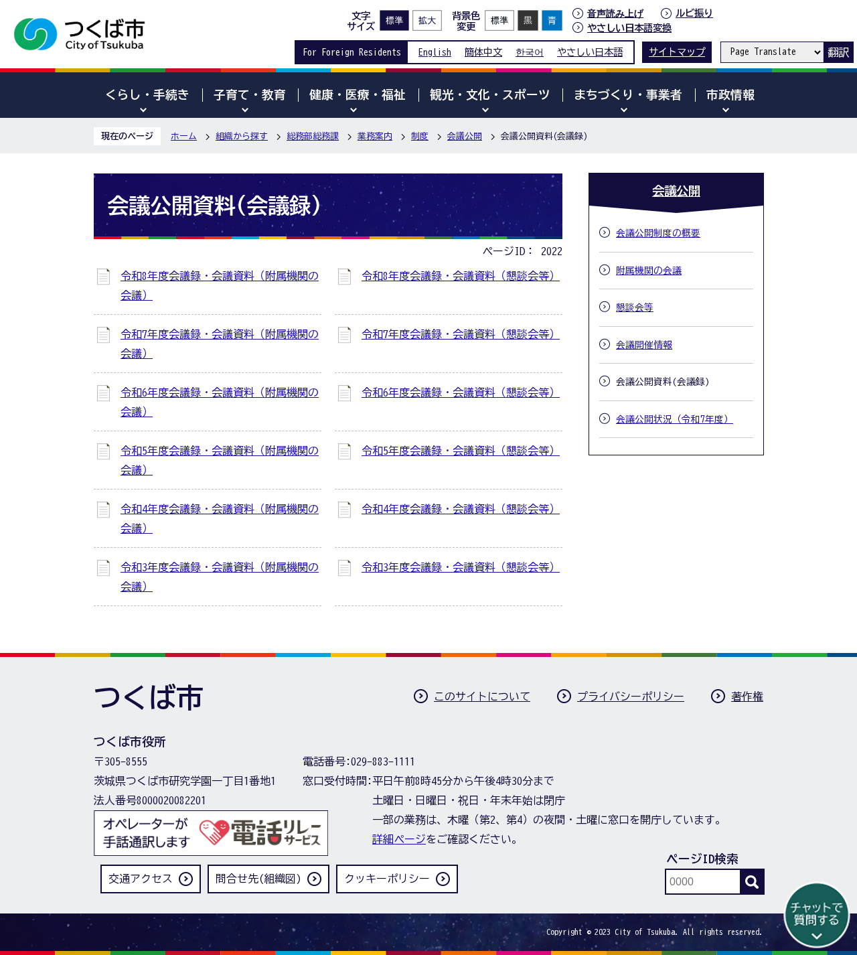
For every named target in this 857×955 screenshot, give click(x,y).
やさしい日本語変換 (629, 28)
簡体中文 (483, 52)
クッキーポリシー (387, 878)
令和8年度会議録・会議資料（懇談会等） (461, 276)
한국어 (530, 52)
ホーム (184, 136)
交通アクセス (140, 878)
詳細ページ (399, 839)
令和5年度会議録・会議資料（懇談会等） (461, 450)
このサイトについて (482, 696)
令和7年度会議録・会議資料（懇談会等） (461, 334)
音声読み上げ (615, 13)
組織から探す (242, 136)
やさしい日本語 (590, 52)
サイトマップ (677, 52)
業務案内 (375, 136)
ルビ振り (694, 13)
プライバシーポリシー (630, 696)
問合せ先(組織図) (258, 878)
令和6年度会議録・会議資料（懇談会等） (461, 392)
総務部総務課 (313, 136)
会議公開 (464, 136)
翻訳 (838, 52)
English (434, 52)
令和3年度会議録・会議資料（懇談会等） (461, 567)
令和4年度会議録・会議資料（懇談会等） (461, 509)
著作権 (747, 696)
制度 (419, 136)
